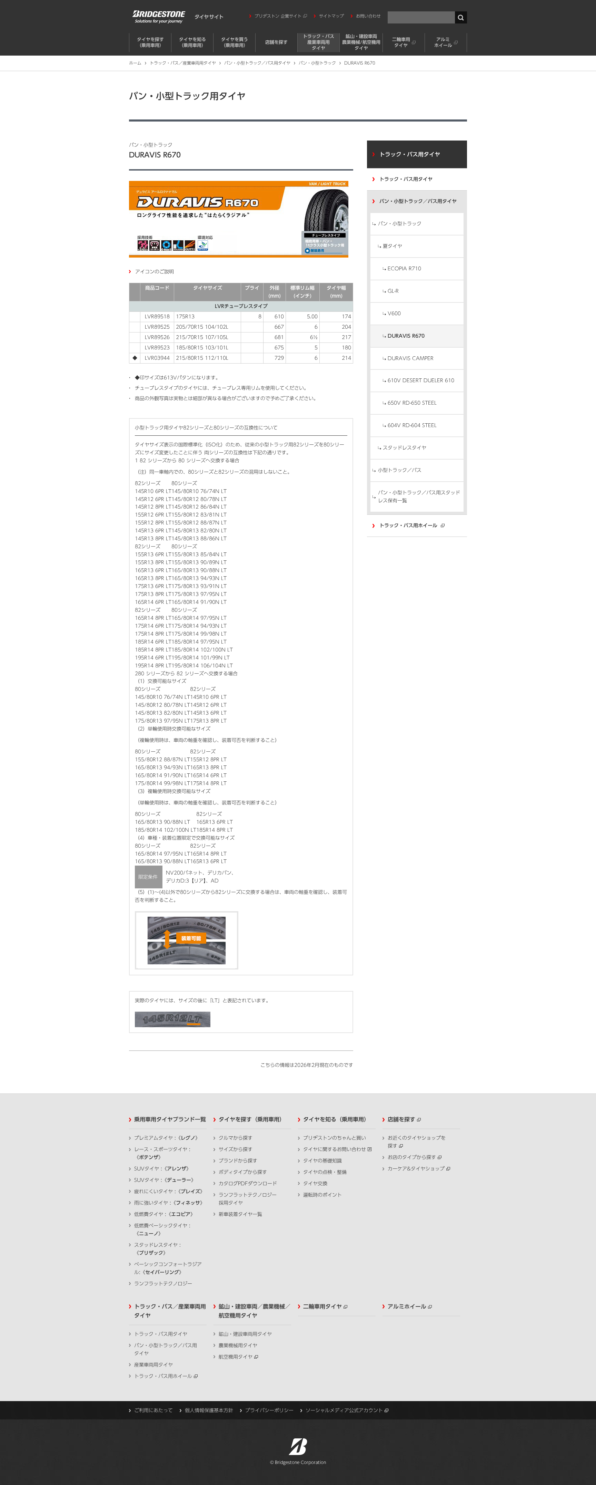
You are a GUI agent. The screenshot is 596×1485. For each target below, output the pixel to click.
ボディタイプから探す (243, 1172)
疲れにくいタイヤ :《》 (169, 1191)
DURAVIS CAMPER (411, 358)
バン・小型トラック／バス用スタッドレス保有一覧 (419, 496)
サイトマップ (331, 16)
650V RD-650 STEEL (412, 403)
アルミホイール (443, 42)
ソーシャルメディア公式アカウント (344, 1410)
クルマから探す (235, 1138)
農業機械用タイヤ (238, 1345)
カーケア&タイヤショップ (416, 1168)
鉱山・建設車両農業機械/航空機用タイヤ (361, 42)
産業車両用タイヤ (153, 1364)
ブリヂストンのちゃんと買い (334, 1138)
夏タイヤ (392, 246)
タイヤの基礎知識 (322, 1160)
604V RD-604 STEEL (412, 425)
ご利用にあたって (153, 1410)
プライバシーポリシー (269, 1410)
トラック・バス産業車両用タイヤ (318, 42)
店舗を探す (276, 42)
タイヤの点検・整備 (325, 1172)
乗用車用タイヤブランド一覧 (170, 1119)
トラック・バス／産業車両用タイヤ (183, 63)
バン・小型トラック (317, 63)
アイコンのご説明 (154, 271)
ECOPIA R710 (404, 268)
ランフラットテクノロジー (163, 1283)
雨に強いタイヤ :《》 (169, 1202)
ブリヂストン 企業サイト (278, 16)
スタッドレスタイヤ (404, 447)
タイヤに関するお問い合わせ (334, 1149)
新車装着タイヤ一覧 (240, 1214)
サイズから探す (235, 1149)
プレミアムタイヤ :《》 (167, 1138)
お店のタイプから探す (412, 1157)
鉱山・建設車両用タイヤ (245, 1334)
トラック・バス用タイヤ (409, 154)
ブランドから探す (238, 1160)
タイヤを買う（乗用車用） (234, 42)
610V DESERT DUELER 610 (421, 380)
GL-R (393, 291)
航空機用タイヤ (235, 1356)
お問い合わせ (368, 16)
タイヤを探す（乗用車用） (150, 42)
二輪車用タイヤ (401, 42)
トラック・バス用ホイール (408, 525)
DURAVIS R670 (406, 336)
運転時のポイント (322, 1195)
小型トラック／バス (399, 470)
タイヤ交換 (315, 1183)
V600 (394, 313)
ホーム (135, 63)
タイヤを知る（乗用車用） (192, 42)
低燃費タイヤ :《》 (164, 1214)
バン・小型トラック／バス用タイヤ (257, 63)
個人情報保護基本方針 (209, 1410)
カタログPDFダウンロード (248, 1183)
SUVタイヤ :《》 (162, 1168)
